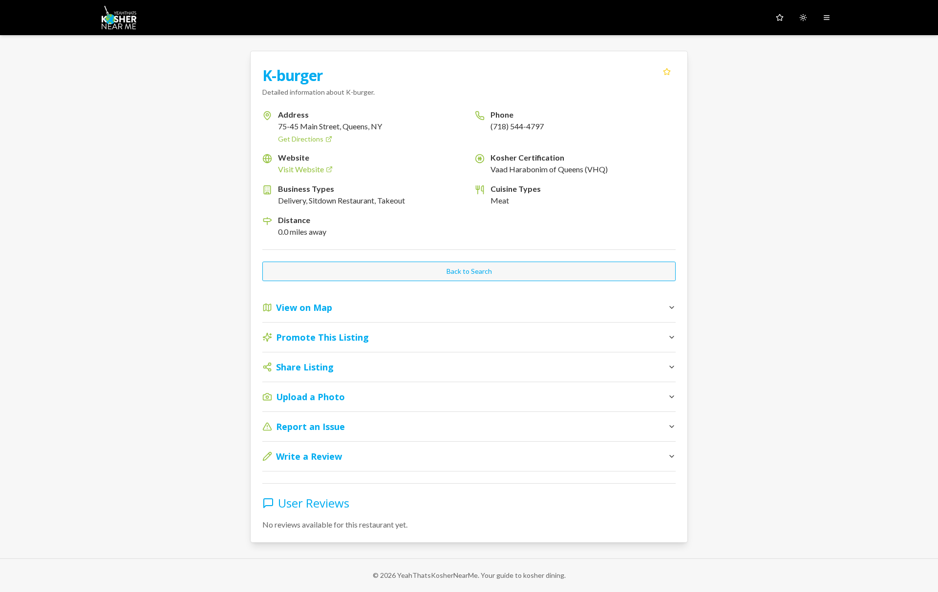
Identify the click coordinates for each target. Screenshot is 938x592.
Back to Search (469, 271)
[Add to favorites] (667, 72)
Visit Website (301, 169)
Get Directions (300, 139)
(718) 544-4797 (517, 126)
